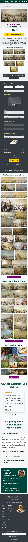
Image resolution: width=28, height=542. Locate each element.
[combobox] (14, 91)
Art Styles (6, 4)
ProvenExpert (9, 409)
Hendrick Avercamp (21, 4)
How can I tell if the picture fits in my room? (13, 451)
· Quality (9, 511)
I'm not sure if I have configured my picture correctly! (13, 461)
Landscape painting (13, 4)
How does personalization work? (11, 433)
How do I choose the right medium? (11, 456)
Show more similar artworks (14, 276)
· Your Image (10, 508)
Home (2, 4)
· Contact (3, 510)
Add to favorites (20, 75)
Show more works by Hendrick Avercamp (14, 340)
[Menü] (1, 1)
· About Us (4, 527)
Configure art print (15, 34)
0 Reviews (16, 78)
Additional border (7, 89)
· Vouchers (10, 516)
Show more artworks (14, 377)
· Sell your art (10, 510)
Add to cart (14, 160)
